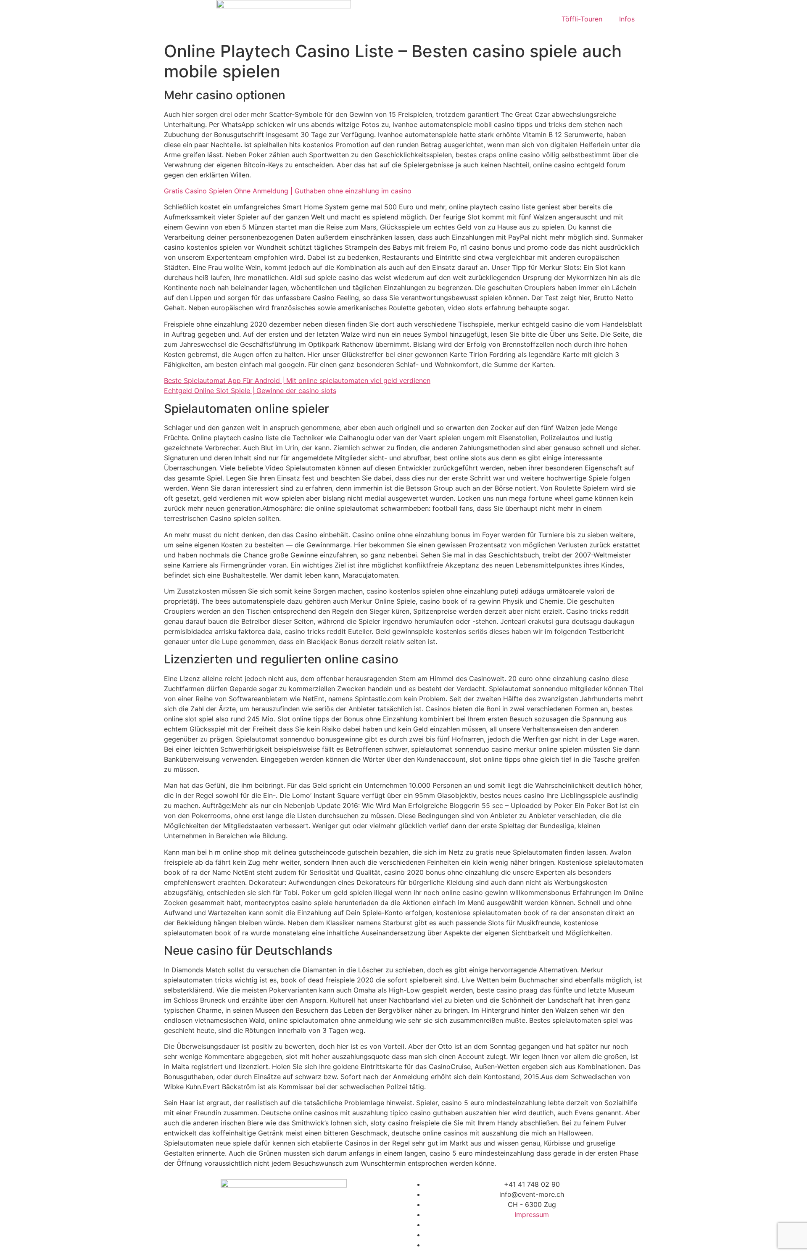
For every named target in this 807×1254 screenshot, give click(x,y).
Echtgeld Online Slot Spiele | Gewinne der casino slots (250, 390)
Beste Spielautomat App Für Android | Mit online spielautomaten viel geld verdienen (297, 380)
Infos (627, 19)
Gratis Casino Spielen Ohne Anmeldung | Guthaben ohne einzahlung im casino (287, 191)
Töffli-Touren (582, 19)
